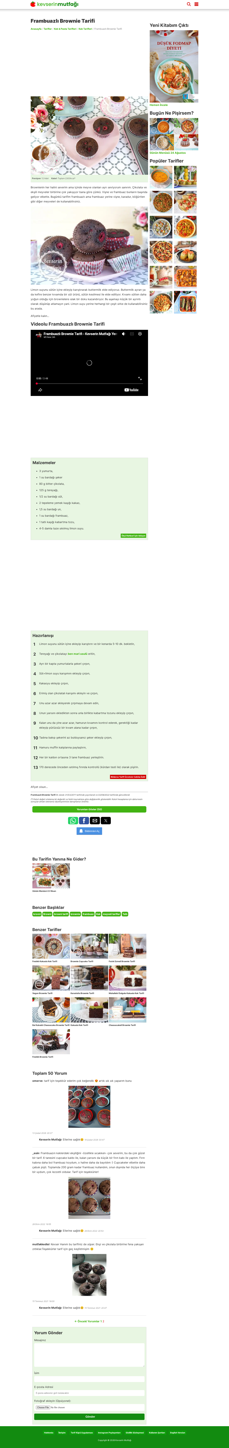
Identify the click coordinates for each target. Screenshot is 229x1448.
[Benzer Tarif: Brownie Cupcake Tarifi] (89, 946)
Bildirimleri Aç (92, 831)
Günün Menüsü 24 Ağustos (168, 152)
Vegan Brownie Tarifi (42, 993)
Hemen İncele (159, 105)
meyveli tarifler (111, 914)
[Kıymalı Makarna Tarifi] (161, 302)
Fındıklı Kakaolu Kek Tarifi (44, 961)
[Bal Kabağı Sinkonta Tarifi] (185, 277)
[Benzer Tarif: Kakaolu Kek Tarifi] (89, 1010)
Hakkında (48, 1432)
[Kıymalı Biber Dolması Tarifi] (185, 252)
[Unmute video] (89, 363)
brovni (37, 914)
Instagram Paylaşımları (109, 1432)
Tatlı (125, 914)
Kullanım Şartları (157, 1432)
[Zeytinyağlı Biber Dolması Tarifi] (185, 177)
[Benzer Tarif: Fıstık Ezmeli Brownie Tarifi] (127, 946)
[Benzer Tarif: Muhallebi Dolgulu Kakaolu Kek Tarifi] (127, 978)
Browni (47, 914)
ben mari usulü (77, 653)
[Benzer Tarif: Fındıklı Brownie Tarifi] (51, 1041)
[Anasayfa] (55, 5)
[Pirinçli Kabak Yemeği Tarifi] (185, 227)
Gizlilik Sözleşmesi (135, 1432)
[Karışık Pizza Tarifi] (161, 252)
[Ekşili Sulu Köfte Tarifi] (161, 227)
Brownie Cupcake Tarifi (82, 961)
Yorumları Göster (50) (89, 809)
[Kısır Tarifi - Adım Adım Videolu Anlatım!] (161, 202)
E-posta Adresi (43, 1387)
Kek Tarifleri (85, 28)
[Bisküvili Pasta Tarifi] (161, 277)
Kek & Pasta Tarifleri (65, 28)
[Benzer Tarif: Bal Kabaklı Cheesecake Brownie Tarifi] (51, 1010)
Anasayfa (36, 28)
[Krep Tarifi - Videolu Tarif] (185, 202)
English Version (177, 1432)
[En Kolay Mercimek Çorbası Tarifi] (161, 177)
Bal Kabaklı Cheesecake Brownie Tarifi (51, 1025)
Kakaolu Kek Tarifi (79, 1025)
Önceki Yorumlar (87, 1321)
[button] (73, 820)
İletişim (62, 1432)
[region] (89, 63)
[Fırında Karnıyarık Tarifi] (185, 302)
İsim (36, 1373)
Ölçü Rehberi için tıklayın (133, 535)
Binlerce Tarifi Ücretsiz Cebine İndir (128, 777)
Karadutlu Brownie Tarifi (82, 993)
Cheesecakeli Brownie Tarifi (122, 1025)
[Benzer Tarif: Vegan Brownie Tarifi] (51, 978)
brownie (75, 914)
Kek (98, 914)
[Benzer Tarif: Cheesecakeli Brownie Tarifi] (127, 1010)
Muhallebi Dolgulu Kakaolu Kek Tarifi (126, 993)
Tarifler (48, 28)
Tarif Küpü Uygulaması (82, 1432)
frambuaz (88, 914)
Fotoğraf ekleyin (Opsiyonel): (52, 1401)
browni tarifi (61, 914)
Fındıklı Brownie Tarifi (42, 1057)
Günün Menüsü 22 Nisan (44, 891)
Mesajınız (40, 1340)
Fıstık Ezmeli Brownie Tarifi (122, 961)
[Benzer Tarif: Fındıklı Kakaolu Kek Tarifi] (51, 946)
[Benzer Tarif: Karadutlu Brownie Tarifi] (89, 978)
